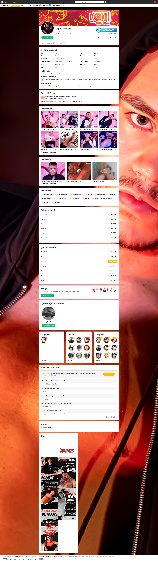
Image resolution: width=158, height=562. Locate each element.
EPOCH (45, 556)
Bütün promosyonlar (34, 5)
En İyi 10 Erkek (59, 96)
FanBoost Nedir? (112, 33)
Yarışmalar (45, 5)
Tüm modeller (5, 5)
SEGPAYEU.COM (51, 556)
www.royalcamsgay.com (21, 556)
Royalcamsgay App (57, 5)
